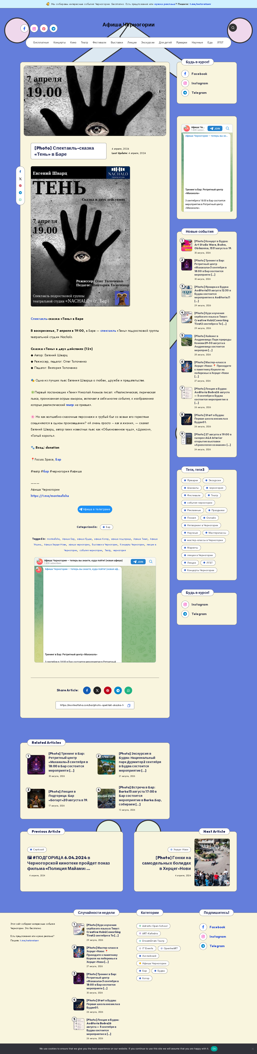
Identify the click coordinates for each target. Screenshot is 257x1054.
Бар (58, 459)
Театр (84, 42)
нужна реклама (164, 4)
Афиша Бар (68, 539)
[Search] (233, 28)
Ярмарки (181, 42)
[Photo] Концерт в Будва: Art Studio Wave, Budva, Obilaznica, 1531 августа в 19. (213, 245)
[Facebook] (24, 28)
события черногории (91, 550)
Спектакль (39, 319)
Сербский (38, 849)
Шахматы (193, 487)
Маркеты (192, 547)
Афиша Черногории (154, 963)
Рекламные (194, 510)
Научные (197, 42)
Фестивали (99, 42)
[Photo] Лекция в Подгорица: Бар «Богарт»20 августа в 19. (68, 795)
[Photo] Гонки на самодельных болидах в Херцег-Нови (166, 863)
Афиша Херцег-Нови (55, 544)
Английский (149, 955)
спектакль (108, 330)
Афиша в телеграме (96, 509)
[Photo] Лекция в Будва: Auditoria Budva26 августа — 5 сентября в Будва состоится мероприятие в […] (212, 396)
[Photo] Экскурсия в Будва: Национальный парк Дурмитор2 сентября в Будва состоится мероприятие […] (140, 761)
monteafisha (53, 539)
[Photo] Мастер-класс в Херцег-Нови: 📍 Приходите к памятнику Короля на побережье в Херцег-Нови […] (212, 369)
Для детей (165, 42)
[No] (252, 1049)
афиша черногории (79, 544)
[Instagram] (34, 28)
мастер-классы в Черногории (205, 540)
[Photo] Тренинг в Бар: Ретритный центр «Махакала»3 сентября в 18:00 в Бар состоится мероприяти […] (68, 761)
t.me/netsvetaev (200, 4)
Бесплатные (41, 42)
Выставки (117, 42)
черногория (119, 550)
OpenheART (171, 948)
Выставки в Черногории (104, 544)
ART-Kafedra (150, 933)
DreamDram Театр (153, 940)
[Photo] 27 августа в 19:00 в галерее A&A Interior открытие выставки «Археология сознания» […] (212, 440)
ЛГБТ (220, 42)
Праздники (218, 510)
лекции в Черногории (200, 555)
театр (70, 405)
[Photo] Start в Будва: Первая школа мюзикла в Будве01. (211, 418)
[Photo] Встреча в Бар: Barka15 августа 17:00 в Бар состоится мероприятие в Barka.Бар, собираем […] (140, 795)
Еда (210, 42)
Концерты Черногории (132, 544)
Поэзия (191, 517)
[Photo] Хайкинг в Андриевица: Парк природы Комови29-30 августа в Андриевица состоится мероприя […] (212, 343)
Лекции (132, 42)
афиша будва (84, 539)
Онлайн (211, 517)
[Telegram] (53, 28)
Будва (161, 970)
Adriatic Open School (154, 925)
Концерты (59, 42)
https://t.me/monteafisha (50, 496)
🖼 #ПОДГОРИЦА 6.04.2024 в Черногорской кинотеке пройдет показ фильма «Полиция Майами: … (68, 863)
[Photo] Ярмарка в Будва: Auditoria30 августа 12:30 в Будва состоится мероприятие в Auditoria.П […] (212, 294)
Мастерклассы (217, 532)
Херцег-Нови (181, 849)
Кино (73, 42)
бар (46, 471)
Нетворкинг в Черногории (202, 525)
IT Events (147, 948)
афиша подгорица (121, 539)
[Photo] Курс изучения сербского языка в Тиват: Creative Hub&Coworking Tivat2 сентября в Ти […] (211, 318)
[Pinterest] (44, 28)
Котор (145, 978)
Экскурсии (147, 42)
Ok (214, 1048)
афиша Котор (101, 539)
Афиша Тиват (140, 539)
